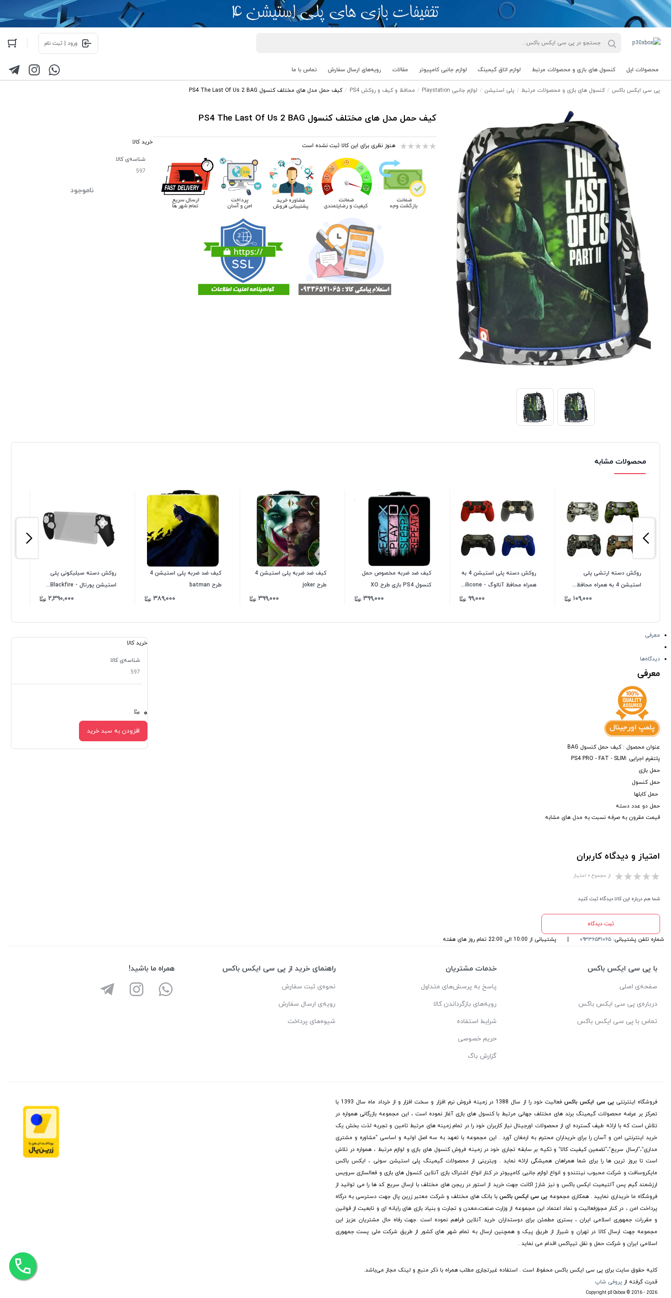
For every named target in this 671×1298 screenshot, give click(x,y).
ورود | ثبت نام (61, 43)
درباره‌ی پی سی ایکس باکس (617, 1004)
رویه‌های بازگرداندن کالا (465, 1004)
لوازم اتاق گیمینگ (499, 70)
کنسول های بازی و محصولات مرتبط (573, 70)
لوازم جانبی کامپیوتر (443, 70)
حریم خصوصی (477, 1038)
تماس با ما (304, 70)
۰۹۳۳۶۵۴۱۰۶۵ (595, 939)
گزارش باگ (482, 1056)
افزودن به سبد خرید (113, 731)
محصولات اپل (642, 70)
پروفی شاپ (608, 1282)
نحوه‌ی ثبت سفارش (309, 986)
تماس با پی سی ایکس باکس (617, 1021)
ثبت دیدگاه (600, 924)
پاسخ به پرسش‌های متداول (459, 986)
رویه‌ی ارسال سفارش (307, 1004)
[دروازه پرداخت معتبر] (41, 1156)
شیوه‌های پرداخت (312, 1021)
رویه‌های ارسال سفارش (354, 70)
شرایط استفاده (477, 1021)
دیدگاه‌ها (650, 659)
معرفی (652, 635)
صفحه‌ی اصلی (638, 986)
